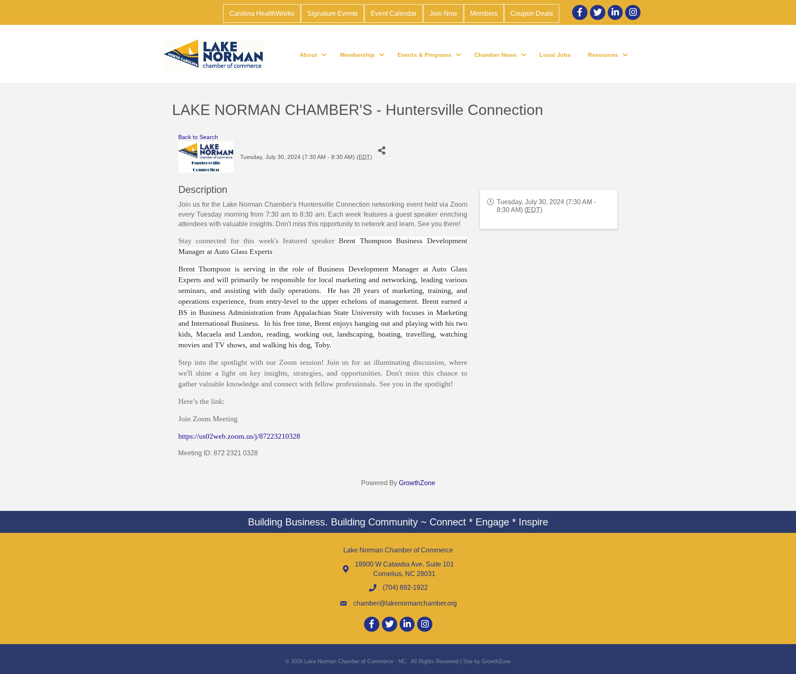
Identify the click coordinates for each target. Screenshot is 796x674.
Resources (603, 54)
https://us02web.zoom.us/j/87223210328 (239, 436)
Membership (357, 54)
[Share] (381, 151)
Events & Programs (424, 54)
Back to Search (198, 137)
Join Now (443, 13)
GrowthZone (417, 482)
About (308, 54)
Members (484, 13)
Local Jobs (555, 54)
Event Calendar (394, 13)
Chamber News (495, 54)
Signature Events (332, 13)
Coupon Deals (531, 13)
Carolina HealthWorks (261, 13)
